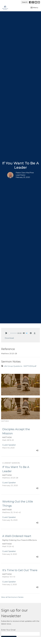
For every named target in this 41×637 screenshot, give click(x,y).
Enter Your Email (8, 630)
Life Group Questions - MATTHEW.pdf (20, 366)
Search (24, 2)
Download (9, 338)
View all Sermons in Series (12, 597)
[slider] (13, 333)
